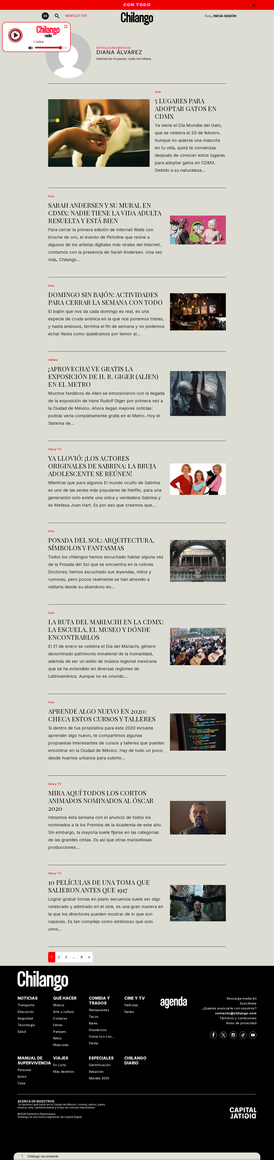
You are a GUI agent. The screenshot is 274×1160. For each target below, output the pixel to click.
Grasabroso (98, 1030)
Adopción (96, 1072)
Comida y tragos (99, 1001)
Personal (24, 1070)
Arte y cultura (63, 1012)
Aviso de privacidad (241, 1023)
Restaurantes (99, 1010)
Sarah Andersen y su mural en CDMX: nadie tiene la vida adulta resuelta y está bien (104, 213)
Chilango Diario (135, 1060)
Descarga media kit (241, 998)
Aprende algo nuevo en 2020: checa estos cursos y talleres (101, 715)
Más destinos (63, 1072)
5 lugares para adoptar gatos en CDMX (185, 108)
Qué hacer (64, 998)
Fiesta (93, 1043)
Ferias (57, 1025)
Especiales (101, 1058)
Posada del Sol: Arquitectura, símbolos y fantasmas (101, 544)
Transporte (26, 1005)
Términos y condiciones (237, 1018)
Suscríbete (248, 1003)
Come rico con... (102, 1036)
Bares (93, 1023)
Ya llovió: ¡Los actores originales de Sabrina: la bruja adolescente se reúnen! (102, 466)
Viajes (60, 1058)
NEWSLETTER (76, 16)
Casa (21, 1083)
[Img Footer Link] (174, 1002)
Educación (26, 1012)
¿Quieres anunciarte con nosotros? (229, 1008)
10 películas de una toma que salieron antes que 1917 (99, 886)
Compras (60, 1018)
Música (58, 1005)
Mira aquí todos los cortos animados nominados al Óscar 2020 (100, 800)
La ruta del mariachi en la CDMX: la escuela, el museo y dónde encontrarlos (106, 629)
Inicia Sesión (224, 16)
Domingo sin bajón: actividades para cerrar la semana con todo (105, 298)
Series (129, 1012)
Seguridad (25, 1018)
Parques (59, 1032)
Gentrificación (100, 1065)
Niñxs (57, 1038)
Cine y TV (54, 449)
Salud (22, 1032)
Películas (131, 1005)
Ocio (158, 91)
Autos (22, 1076)
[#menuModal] (45, 15)
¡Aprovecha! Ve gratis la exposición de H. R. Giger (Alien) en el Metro (103, 376)
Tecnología (26, 1025)
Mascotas (60, 1045)
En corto (59, 1065)
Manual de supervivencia (34, 1060)
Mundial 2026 (99, 1078)
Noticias (28, 998)
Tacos (93, 1017)
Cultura (53, 359)
